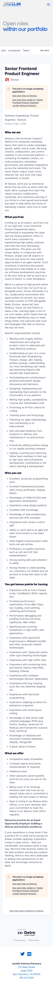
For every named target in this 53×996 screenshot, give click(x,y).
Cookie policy (33, 940)
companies (14, 50)
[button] (48, 4)
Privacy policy (20, 940)
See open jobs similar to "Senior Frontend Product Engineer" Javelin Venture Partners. (27, 102)
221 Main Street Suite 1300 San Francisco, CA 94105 (26, 971)
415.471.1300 (26, 978)
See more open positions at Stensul (26, 910)
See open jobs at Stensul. (24, 95)
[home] (12, 4)
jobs (3, 50)
